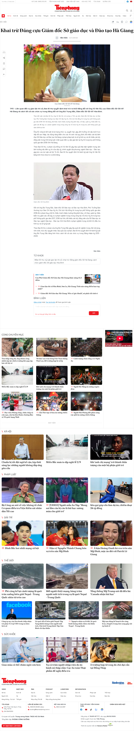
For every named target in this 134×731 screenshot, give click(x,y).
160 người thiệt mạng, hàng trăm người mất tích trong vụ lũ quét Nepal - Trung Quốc (66, 594)
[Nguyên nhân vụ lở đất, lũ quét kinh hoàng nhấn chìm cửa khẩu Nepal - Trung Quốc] (84, 610)
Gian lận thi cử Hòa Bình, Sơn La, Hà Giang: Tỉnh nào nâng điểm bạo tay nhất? (69, 287)
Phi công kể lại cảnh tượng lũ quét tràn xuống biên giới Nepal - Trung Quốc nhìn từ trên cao (22, 594)
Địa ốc (31, 16)
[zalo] (97, 709)
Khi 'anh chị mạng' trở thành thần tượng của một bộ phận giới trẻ (50, 388)
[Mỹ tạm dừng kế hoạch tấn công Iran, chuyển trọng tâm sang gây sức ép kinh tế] (117, 610)
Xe (83, 16)
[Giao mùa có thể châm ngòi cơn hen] (23, 649)
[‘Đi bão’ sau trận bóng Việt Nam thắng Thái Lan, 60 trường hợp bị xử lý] (52, 347)
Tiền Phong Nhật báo (56, 1)
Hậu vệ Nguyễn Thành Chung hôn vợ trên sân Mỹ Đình (66, 550)
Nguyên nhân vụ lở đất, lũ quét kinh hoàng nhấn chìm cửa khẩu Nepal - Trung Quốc (83, 623)
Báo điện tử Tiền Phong (67, 8)
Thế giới (45, 16)
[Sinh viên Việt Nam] (118, 683)
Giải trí (95, 16)
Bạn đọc (107, 696)
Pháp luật (60, 16)
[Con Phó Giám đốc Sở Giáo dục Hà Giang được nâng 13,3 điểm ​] (92, 279)
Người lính (77, 16)
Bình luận (4, 69)
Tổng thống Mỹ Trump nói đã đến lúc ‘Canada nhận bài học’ (110, 593)
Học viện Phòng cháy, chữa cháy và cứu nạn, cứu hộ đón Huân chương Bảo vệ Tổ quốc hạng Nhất (17, 414)
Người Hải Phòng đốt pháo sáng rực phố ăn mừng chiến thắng (85, 413)
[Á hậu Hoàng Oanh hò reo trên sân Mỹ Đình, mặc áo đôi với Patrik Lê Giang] (111, 533)
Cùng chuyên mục (13, 334)
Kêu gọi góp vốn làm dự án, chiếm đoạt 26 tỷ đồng (111, 507)
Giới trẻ (53, 16)
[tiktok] (92, 709)
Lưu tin (4, 63)
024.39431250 (8, 711)
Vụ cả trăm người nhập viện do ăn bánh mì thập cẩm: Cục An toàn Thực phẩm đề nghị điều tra (66, 667)
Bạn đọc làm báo (13, 726)
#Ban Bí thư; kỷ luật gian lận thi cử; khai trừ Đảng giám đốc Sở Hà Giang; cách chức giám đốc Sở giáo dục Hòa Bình (66, 261)
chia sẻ (113, 22)
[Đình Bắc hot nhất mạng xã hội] (23, 533)
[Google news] (103, 709)
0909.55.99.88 (35, 707)
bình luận (127, 22)
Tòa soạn (96, 1)
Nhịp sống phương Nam (53, 699)
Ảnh (32, 689)
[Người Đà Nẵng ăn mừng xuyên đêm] (86, 375)
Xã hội (9, 16)
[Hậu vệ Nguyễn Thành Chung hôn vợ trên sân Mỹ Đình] (67, 533)
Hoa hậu (118, 16)
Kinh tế (15, 16)
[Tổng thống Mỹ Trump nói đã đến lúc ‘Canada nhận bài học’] (111, 576)
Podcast (49, 689)
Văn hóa (88, 16)
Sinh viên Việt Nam (73, 1)
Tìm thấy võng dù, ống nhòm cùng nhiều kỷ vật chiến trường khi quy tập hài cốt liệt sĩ (17, 360)
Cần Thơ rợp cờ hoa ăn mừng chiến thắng (51, 413)
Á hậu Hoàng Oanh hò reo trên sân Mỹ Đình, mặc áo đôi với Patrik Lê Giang (111, 551)
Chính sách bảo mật (117, 704)
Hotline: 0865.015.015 (39, 1)
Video (124, 16)
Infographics (80, 689)
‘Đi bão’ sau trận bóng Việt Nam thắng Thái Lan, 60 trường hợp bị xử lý (51, 359)
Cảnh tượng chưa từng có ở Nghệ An (85, 359)
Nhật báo (20, 689)
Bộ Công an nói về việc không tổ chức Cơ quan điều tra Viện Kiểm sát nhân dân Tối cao (22, 508)
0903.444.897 (60, 707)
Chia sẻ (4, 58)
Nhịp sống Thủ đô (36, 699)
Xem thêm (130, 15)
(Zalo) (42, 707)
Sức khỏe (38, 16)
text (117, 22)
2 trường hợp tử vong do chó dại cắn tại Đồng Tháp (109, 666)
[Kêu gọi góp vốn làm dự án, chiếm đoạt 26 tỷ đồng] (111, 490)
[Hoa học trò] (129, 683)
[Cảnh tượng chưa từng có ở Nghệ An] (86, 347)
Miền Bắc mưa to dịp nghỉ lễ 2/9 (15, 387)
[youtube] (131, 1)
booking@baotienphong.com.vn (40, 709)
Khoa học (110, 16)
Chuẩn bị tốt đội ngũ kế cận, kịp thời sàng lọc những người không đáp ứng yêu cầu (22, 465)
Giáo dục (102, 16)
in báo (122, 22)
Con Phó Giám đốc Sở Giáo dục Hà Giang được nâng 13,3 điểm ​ (58, 279)
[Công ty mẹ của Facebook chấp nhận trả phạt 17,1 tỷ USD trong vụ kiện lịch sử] (17, 610)
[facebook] (127, 1)
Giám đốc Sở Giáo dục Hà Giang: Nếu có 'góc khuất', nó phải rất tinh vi (69, 293)
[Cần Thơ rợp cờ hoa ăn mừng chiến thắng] (52, 401)
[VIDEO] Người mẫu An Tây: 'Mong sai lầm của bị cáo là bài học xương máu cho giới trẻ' (66, 508)
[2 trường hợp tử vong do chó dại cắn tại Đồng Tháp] (111, 649)
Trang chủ (3, 15)
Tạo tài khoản (50, 302)
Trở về (4, 74)
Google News (131, 22)
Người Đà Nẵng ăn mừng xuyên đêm (85, 388)
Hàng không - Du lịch (8, 699)
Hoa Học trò (86, 1)
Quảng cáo (107, 1)
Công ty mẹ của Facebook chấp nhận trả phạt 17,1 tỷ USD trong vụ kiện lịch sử (16, 623)
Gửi (94, 313)
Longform (65, 689)
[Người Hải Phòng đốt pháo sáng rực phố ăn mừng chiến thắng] (86, 401)
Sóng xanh (23, 16)
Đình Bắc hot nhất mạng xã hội (22, 548)
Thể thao (68, 16)
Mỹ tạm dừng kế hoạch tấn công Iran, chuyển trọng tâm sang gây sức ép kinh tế (117, 623)
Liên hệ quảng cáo (35, 704)
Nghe (4, 52)
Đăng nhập (37, 302)
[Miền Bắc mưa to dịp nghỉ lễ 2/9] (17, 375)
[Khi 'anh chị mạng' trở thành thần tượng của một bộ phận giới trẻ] (52, 375)
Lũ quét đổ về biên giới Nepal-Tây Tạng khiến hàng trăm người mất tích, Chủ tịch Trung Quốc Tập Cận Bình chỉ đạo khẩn (49, 624)
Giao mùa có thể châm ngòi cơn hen (21, 664)
